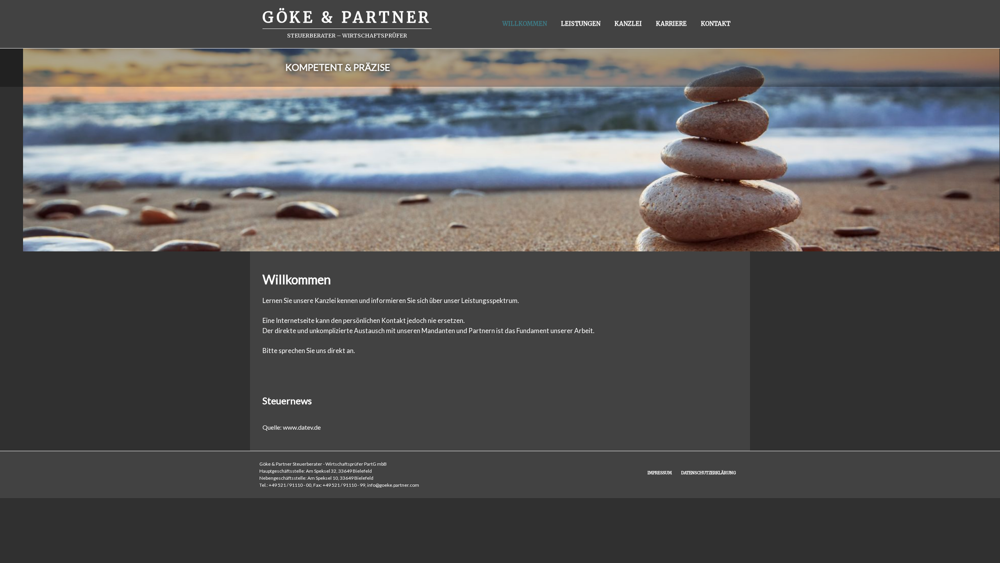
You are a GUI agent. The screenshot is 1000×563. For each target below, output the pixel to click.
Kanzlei (628, 23)
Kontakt (715, 23)
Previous (15, 141)
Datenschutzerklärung (708, 472)
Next (984, 141)
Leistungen (580, 23)
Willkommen (524, 23)
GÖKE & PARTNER (347, 17)
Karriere (671, 23)
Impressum (660, 472)
